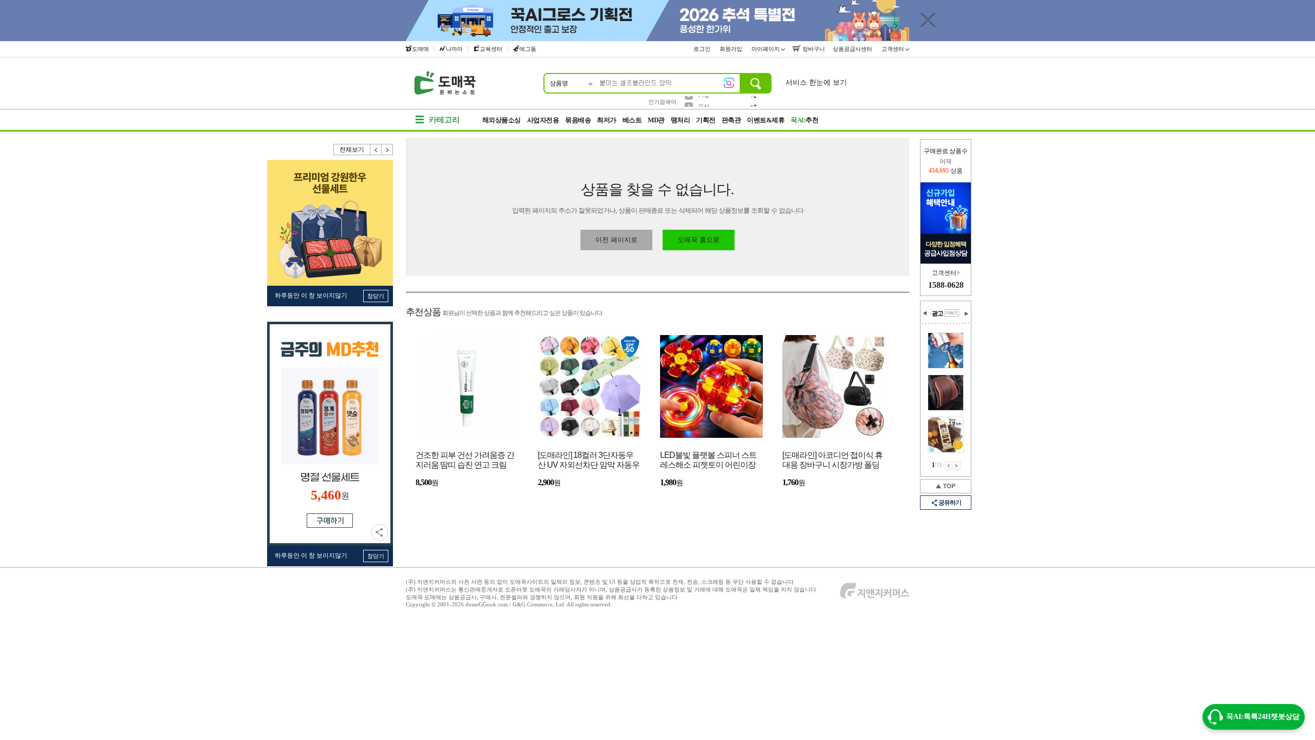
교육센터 (491, 49)
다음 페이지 (956, 465)
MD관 (656, 120)
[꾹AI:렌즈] (729, 82)
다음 (387, 149)
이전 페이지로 (616, 240)
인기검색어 (662, 102)
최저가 (606, 120)
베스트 (632, 120)
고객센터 (893, 49)
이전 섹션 (925, 313)
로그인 (702, 49)
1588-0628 (946, 285)
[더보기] (952, 313)
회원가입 (732, 49)
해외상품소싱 (501, 120)
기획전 (706, 120)
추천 (804, 120)
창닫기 (375, 296)
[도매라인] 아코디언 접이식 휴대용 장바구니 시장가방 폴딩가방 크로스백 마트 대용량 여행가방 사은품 (832, 461)
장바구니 (813, 49)
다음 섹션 (966, 313)
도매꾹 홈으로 (699, 240)
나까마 (454, 49)
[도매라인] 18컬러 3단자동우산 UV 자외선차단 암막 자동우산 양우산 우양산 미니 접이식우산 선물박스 (589, 461)
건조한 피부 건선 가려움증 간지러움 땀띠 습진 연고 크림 (465, 460)
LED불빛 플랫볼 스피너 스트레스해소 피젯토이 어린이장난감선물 (708, 461)
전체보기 (352, 149)
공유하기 (379, 532)
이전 (376, 149)
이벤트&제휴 (765, 120)
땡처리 (680, 120)
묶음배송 (578, 120)
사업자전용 (543, 120)
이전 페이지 (948, 465)
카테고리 (444, 120)
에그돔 (527, 49)
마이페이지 (766, 49)
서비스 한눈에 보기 (816, 82)
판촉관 (731, 120)
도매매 (420, 49)
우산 (703, 101)
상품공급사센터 (853, 49)
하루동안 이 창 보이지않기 (311, 295)
